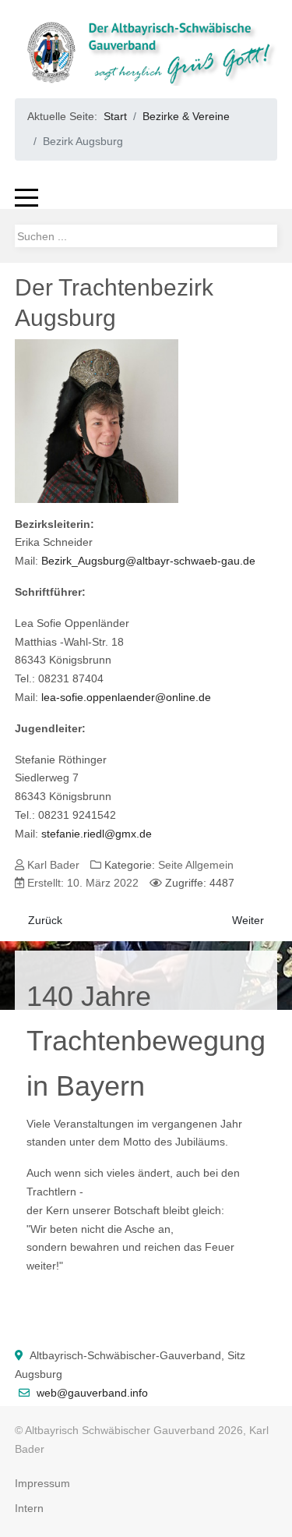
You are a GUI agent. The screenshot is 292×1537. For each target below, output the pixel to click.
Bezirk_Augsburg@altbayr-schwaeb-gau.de (148, 560)
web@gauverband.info (92, 1392)
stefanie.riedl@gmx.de (96, 833)
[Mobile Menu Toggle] (26, 197)
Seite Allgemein (196, 865)
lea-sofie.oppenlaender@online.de (126, 697)
